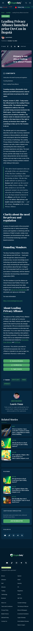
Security (19, 583)
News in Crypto (21, 625)
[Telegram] (18, 535)
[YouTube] (5, 535)
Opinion (19, 576)
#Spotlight (16, 379)
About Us (3, 602)
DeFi (2, 583)
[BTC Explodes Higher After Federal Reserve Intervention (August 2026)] (6, 455)
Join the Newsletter (16, 521)
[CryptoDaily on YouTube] (18, 46)
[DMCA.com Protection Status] (6, 567)
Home (2, 12)
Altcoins (3, 587)
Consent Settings (22, 602)
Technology (4, 594)
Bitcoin (3, 576)
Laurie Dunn (16, 404)
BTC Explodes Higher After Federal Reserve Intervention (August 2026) (20, 456)
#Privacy (7, 383)
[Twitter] (22, 535)
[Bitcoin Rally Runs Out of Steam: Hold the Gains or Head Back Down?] (7, 500)
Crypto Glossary (21, 617)
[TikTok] (9, 535)
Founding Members (8, 81)
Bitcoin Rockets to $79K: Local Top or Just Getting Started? (20, 444)
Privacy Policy (4, 610)
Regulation (20, 590)
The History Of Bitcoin (23, 606)
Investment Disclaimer (23, 613)
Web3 (19, 579)
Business (3, 598)
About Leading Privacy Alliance (11, 84)
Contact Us (4, 621)
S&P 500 (20, 598)
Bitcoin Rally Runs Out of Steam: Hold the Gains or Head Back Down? (21, 500)
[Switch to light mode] (30, 3)
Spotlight (8, 12)
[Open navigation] (3, 3)
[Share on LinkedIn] (14, 46)
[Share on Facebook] (7, 46)
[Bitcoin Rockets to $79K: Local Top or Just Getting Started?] (6, 443)
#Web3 (24, 379)
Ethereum (3, 579)
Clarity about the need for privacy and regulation (15, 77)
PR (18, 587)
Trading (3, 590)
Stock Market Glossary (23, 621)
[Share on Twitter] (11, 46)
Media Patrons (5, 613)
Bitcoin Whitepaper (22, 610)
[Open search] (26, 3)
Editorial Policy (5, 617)
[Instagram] (13, 535)
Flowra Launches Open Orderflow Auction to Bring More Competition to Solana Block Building (21, 431)
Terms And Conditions (6, 606)
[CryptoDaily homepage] (15, 3)
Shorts (19, 594)
